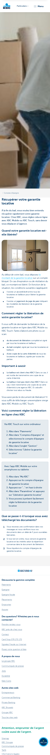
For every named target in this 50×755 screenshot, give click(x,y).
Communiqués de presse (13, 746)
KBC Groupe (7, 742)
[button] (38, 6)
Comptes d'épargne (11, 193)
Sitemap (5, 738)
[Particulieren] (6, 6)
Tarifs (4, 750)
